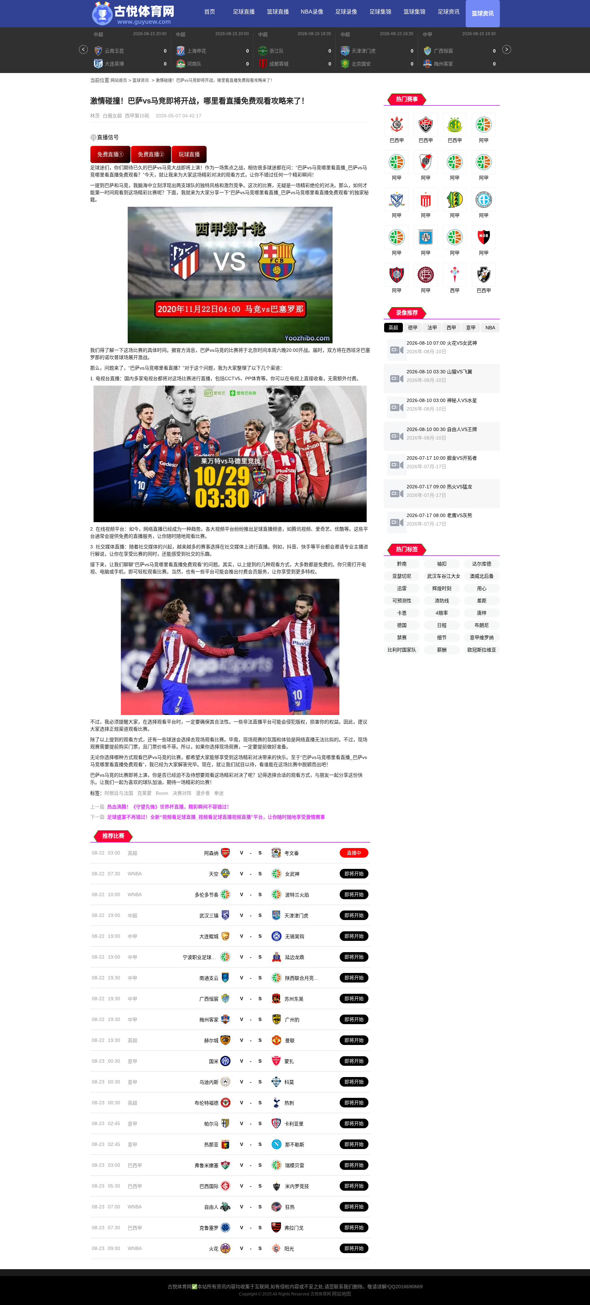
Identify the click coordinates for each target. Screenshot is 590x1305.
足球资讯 (449, 12)
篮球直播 (278, 12)
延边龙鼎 (294, 957)
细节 (442, 637)
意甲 (132, 1061)
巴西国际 (209, 1186)
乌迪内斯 (209, 1082)
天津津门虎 (296, 915)
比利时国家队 (402, 649)
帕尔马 (211, 1124)
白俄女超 (112, 115)
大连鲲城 (209, 936)
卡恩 (402, 613)
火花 (214, 1248)
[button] (83, 49)
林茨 (95, 115)
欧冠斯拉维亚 (481, 649)
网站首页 (119, 80)
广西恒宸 (209, 999)
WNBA (135, 873)
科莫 (289, 1082)
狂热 (290, 1207)
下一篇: (207, 817)
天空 (214, 874)
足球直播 (244, 12)
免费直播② (151, 154)
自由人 (211, 1207)
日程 (442, 625)
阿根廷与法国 (118, 793)
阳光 (289, 1248)
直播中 (354, 853)
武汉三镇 (209, 915)
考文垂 (291, 853)
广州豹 (292, 1019)
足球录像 (346, 12)
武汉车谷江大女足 (443, 576)
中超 (98, 34)
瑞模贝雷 (294, 1165)
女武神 (292, 874)
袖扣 (442, 564)
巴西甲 (135, 1165)
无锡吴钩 (294, 936)
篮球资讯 (483, 13)
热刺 (289, 1103)
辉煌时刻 (441, 588)
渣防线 (442, 600)
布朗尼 (482, 625)
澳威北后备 (482, 576)
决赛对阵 (182, 793)
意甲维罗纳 (482, 637)
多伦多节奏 (207, 895)
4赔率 (442, 613)
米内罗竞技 (297, 1186)
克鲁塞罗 (209, 1228)
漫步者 (203, 793)
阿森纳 (211, 853)
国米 (214, 1061)
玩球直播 (189, 154)
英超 (132, 853)
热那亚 (211, 1144)
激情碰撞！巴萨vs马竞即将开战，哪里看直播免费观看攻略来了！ (215, 80)
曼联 (290, 1040)
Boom (162, 793)
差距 (482, 600)
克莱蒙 (144, 793)
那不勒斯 (294, 1144)
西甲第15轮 (137, 115)
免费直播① (110, 154)
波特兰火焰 (297, 895)
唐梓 (482, 613)
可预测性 (401, 600)
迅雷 (402, 588)
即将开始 (354, 873)
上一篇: (160, 806)
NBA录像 (312, 12)
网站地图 (341, 1293)
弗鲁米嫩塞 (207, 1165)
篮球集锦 (414, 12)
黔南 (402, 564)
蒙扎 (289, 1061)
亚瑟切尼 (401, 576)
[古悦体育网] (132, 13)
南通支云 (209, 978)
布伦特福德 (207, 1103)
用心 (482, 588)
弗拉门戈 (294, 1228)
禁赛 (402, 637)
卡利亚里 (294, 1124)
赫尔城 (211, 1040)
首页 (209, 12)
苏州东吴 (294, 999)
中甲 (427, 34)
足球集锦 (380, 12)
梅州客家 (209, 1019)
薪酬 (442, 649)
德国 (402, 625)
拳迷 (219, 793)
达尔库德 (481, 564)
